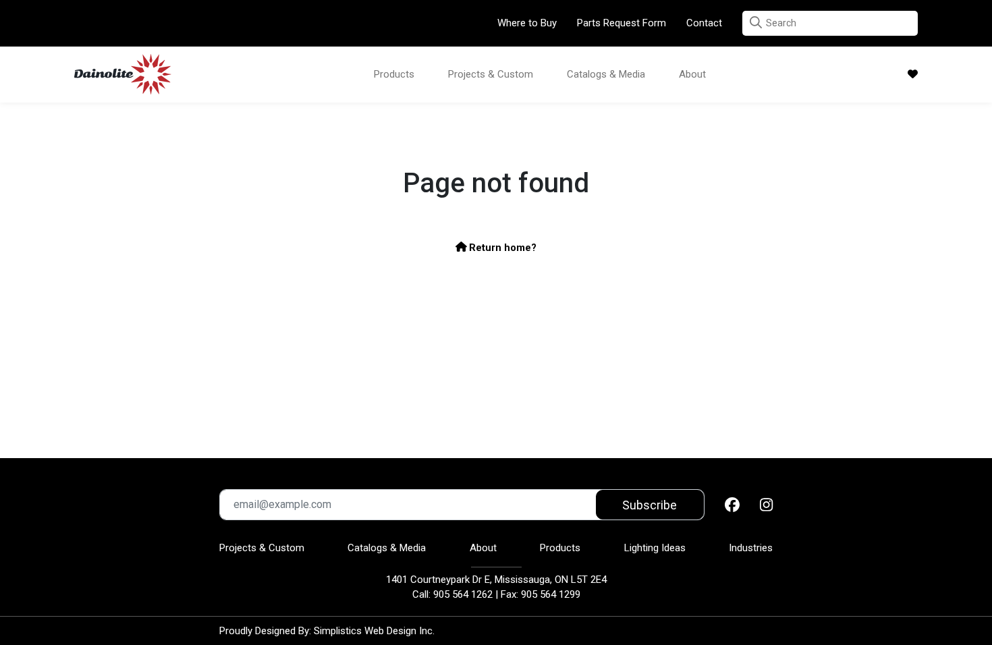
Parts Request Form (621, 23)
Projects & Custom (490, 74)
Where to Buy (527, 23)
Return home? (501, 248)
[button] (756, 22)
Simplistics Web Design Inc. (374, 631)
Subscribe (649, 505)
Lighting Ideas (655, 548)
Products (394, 74)
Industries (751, 548)
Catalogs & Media (606, 74)
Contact (704, 23)
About (692, 74)
